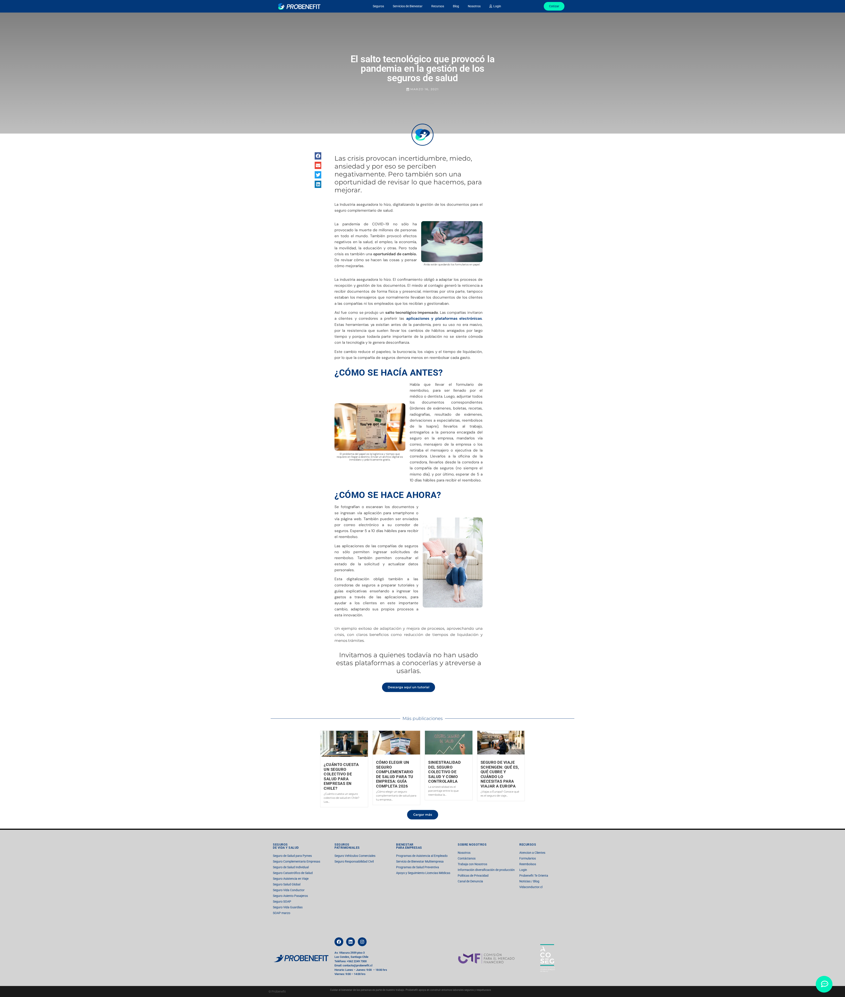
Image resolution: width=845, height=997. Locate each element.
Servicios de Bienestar (407, 6)
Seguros (378, 6)
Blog (456, 6)
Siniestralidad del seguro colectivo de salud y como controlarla (444, 772)
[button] (318, 156)
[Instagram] (362, 941)
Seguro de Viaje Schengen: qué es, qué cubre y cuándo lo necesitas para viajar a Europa (500, 774)
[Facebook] (338, 941)
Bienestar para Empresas (409, 846)
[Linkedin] (350, 941)
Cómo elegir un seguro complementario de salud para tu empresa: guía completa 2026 (394, 774)
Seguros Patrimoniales (347, 846)
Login (496, 6)
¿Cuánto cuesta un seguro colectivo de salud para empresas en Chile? (341, 776)
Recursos (437, 6)
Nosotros (474, 6)
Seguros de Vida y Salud (286, 846)
